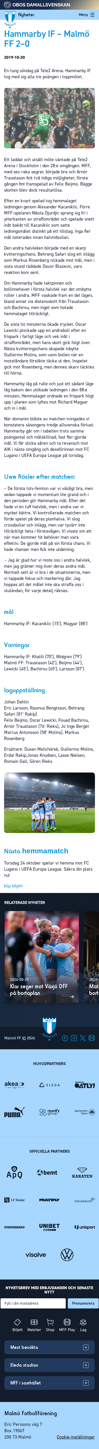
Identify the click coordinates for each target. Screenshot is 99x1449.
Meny (83, 14)
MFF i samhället (25, 1383)
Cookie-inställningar (76, 1437)
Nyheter (26, 14)
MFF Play (67, 1329)
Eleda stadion (24, 1365)
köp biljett (13, 886)
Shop (50, 1329)
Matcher (34, 1329)
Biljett (17, 1329)
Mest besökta (24, 1347)
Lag (83, 1329)
